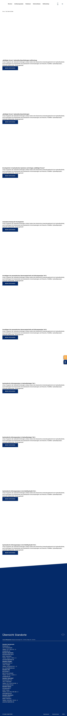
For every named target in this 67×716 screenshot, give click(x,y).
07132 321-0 (57, 4)
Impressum (46, 714)
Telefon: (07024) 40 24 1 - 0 (9, 666)
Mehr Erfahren (10, 68)
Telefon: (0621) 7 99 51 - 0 (9, 658)
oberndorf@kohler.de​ (7, 685)
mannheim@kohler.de (8, 659)
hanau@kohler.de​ (7, 693)
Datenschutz (55, 714)
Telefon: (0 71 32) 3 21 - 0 (9, 649)
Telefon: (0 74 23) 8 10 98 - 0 (10, 683)
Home (3, 11)
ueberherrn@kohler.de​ (8, 702)
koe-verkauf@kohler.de (8, 668)
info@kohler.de (62, 3)
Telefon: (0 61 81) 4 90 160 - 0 (10, 691)
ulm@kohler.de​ (6, 676)
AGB (63, 714)
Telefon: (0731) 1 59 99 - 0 (9, 675)
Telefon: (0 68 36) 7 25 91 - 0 (10, 700)
